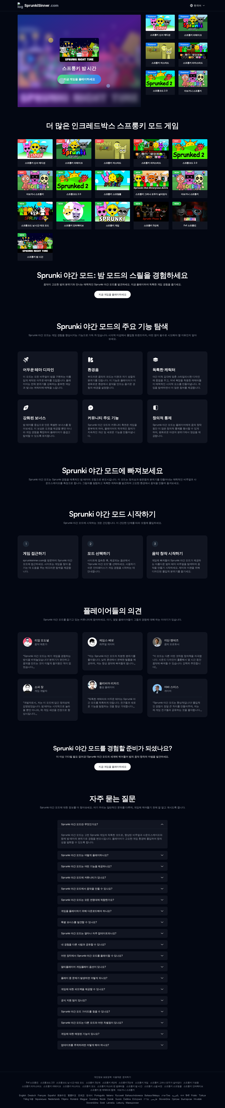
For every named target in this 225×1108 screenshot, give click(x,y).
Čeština (127, 1099)
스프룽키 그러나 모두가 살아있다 (166, 1082)
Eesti (102, 1102)
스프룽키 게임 (141, 1082)
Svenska (93, 1099)
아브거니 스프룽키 (126, 1090)
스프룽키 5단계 (126, 1082)
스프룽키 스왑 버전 (153, 1086)
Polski (194, 1095)
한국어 (89, 1095)
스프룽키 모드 (89, 1086)
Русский (119, 1095)
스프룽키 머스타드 (71, 1086)
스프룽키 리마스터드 (31, 1086)
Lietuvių (120, 1102)
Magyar (84, 1099)
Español (52, 1095)
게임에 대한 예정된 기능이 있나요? (80, 1033)
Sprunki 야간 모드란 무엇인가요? (79, 824)
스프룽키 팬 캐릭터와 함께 (102, 1090)
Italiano (110, 1095)
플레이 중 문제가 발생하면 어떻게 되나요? (84, 978)
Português (99, 1095)
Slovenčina (164, 1099)
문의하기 (126, 1077)
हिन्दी (187, 1095)
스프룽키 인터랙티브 (193, 1086)
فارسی (154, 1099)
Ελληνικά (137, 1099)
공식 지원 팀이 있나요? (73, 1000)
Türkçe (202, 1095)
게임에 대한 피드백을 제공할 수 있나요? (83, 989)
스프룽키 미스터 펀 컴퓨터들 (110, 1086)
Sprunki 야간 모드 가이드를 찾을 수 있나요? (85, 1011)
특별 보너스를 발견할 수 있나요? (79, 922)
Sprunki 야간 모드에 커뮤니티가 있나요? (83, 877)
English (22, 1095)
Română (74, 1099)
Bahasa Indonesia (134, 1095)
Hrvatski (198, 1099)
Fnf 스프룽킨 (32, 1082)
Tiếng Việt (28, 1099)
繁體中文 (72, 1095)
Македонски (132, 1102)
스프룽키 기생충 (191, 1082)
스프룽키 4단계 (109, 1082)
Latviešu (111, 1102)
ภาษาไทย (165, 1095)
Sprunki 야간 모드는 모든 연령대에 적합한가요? (87, 899)
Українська (40, 1099)
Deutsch (32, 1095)
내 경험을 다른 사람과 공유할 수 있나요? (83, 944)
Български (186, 1099)
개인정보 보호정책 (103, 1077)
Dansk (110, 1099)
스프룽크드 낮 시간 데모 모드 (70, 1082)
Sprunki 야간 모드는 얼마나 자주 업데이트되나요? (88, 933)
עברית (146, 1099)
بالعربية (175, 1095)
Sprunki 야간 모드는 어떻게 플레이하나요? (84, 855)
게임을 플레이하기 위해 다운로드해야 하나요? (86, 910)
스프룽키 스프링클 (173, 1086)
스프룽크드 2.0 (47, 1082)
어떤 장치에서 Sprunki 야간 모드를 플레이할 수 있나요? (92, 955)
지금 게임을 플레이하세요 (79, 79)
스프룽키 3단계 (93, 1082)
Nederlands (54, 1099)
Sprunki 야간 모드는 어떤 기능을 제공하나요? (86, 866)
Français (42, 1095)
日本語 (81, 1095)
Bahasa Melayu (152, 1095)
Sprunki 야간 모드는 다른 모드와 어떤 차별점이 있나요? (92, 1022)
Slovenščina (92, 1102)
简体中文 (61, 1095)
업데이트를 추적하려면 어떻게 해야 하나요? (85, 1045)
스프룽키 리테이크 (52, 1086)
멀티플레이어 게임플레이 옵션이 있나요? (83, 966)
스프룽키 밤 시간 (134, 1086)
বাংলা (182, 1095)
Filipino (65, 1099)
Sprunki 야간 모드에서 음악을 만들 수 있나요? (86, 888)
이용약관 (117, 1077)
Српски (175, 1099)
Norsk (103, 1099)
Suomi (118, 1099)
